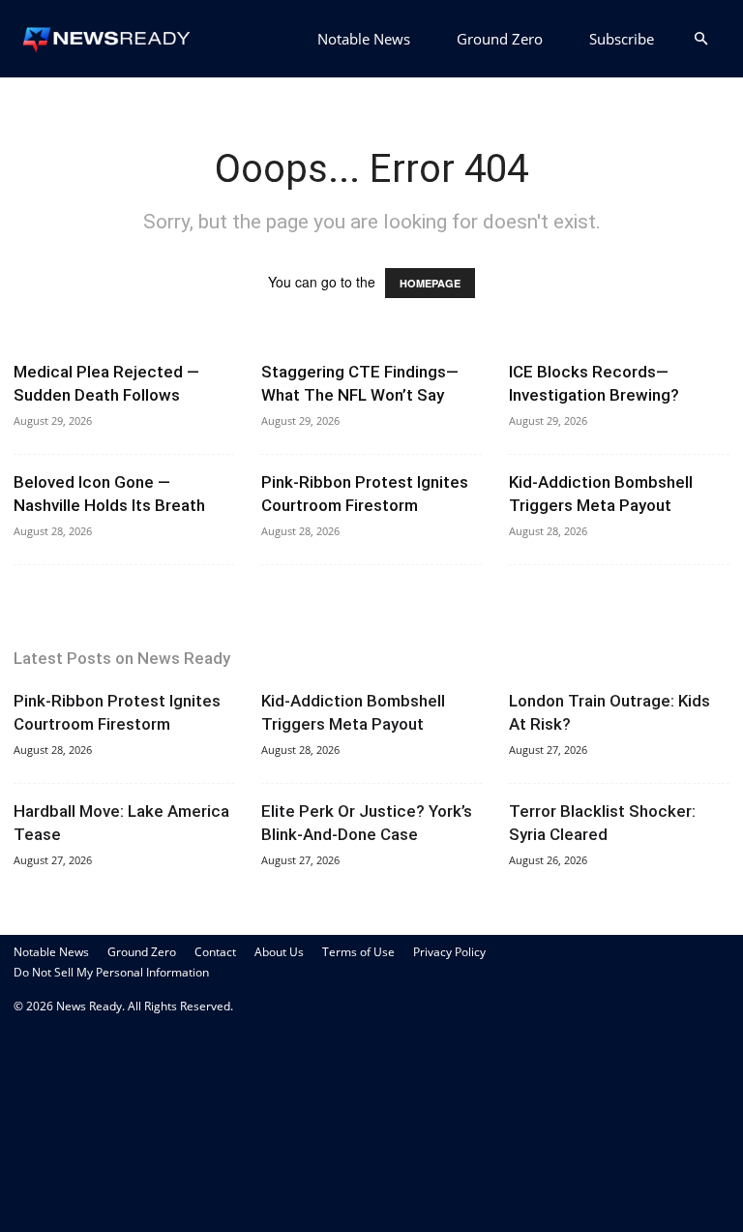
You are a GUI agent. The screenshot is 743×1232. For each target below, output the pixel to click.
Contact (215, 952)
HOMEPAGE (430, 283)
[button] (700, 39)
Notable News (363, 38)
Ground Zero (500, 38)
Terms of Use (358, 952)
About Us (279, 952)
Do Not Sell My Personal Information (111, 972)
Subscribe (621, 38)
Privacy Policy (449, 952)
